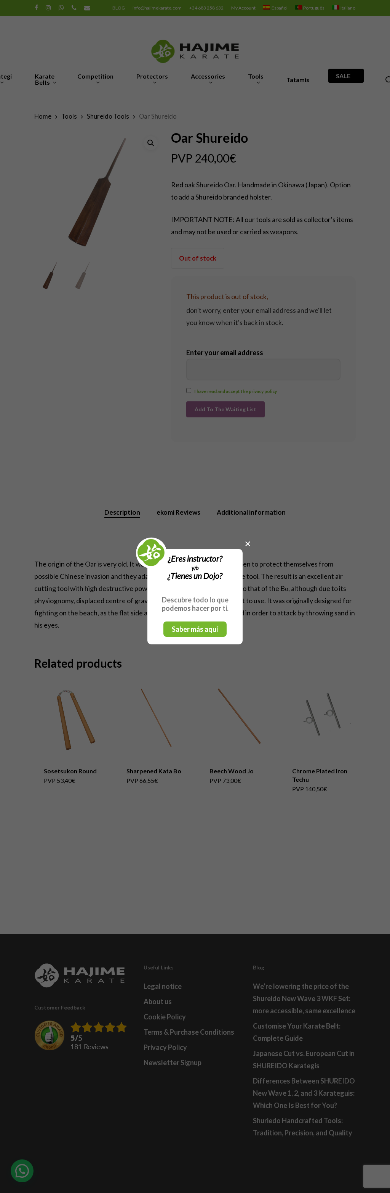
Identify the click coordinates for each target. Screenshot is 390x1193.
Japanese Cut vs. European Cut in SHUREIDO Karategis (304, 1059)
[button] (151, 143)
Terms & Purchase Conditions (189, 1032)
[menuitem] (275, 8)
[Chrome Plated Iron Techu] (322, 717)
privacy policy (263, 391)
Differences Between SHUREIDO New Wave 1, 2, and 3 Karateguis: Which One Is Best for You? (304, 1093)
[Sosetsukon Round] (73, 717)
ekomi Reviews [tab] (178, 512)
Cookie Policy (165, 1017)
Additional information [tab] (251, 512)
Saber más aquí (195, 629)
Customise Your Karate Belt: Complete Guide (296, 1032)
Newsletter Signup (172, 1062)
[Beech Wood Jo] (239, 717)
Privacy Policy (165, 1047)
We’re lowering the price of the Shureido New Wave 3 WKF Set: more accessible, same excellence (304, 998)
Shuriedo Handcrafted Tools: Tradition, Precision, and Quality (302, 1126)
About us (158, 1001)
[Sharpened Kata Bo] (156, 717)
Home (42, 116)
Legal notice (163, 986)
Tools (69, 116)
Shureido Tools (108, 116)
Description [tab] (122, 512)
